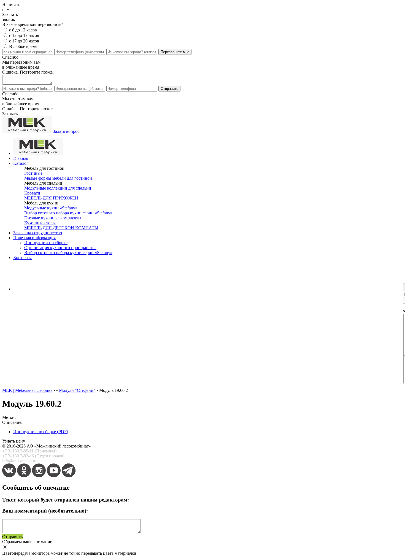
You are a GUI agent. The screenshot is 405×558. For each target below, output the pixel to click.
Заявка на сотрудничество (37, 232)
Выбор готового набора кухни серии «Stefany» (68, 213)
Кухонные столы (40, 222)
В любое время (23, 46)
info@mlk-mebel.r (18, 461)
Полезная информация (34, 237)
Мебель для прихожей (51, 198)
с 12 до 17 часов (24, 35)
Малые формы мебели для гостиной (58, 178)
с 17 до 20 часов (24, 41)
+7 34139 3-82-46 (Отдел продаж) (33, 456)
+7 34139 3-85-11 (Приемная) (29, 451)
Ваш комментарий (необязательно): (45, 511)
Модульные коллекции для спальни (57, 188)
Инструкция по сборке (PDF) (40, 431)
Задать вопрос (66, 131)
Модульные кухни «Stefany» (50, 208)
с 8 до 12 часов (23, 30)
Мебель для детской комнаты (61, 227)
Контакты (22, 257)
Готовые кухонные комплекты (52, 217)
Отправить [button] (12, 536)
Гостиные (33, 173)
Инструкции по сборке (46, 242)
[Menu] (397, 7)
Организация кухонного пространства (60, 247)
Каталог (20, 163)
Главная (20, 158)
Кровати (32, 193)
